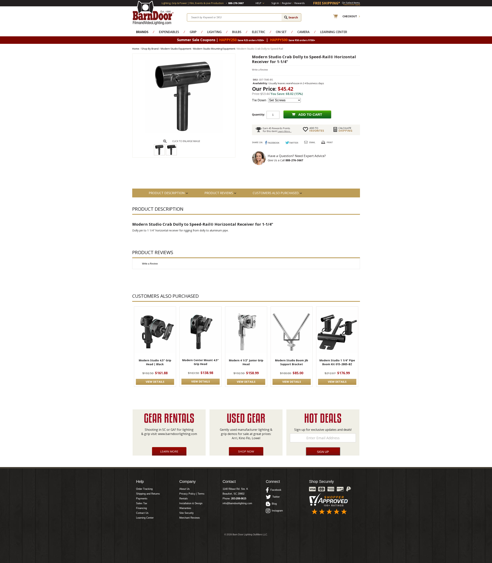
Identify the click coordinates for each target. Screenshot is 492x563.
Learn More (169, 451)
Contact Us (142, 512)
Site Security (186, 512)
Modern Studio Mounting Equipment (214, 48)
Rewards (299, 3)
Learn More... (285, 131)
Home (135, 48)
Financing (141, 508)
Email (312, 142)
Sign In (275, 3)
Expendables (169, 32)
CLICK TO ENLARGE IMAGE (186, 141)
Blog (273, 503)
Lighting (214, 32)
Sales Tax (141, 503)
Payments (141, 498)
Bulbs (236, 32)
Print (330, 142)
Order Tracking (144, 488)
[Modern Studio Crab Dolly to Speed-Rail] (184, 131)
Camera (303, 32)
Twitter (275, 496)
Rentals (183, 498)
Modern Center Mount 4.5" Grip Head (200, 362)
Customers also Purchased (276, 193)
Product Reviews (218, 193)
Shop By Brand (150, 48)
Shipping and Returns (148, 493)
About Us (184, 488)
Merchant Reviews (189, 517)
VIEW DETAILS (155, 381)
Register (287, 3)
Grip (193, 32)
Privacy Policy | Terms (191, 493)
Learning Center (333, 32)
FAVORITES (316, 129)
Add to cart (310, 114)
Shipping (345, 129)
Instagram (276, 510)
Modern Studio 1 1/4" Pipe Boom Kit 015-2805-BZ (337, 362)
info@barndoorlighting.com (237, 503)
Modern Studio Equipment (176, 48)
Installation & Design (190, 503)
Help (258, 3)
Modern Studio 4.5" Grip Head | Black (155, 362)
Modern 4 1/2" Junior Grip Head (246, 362)
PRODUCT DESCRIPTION (167, 193)
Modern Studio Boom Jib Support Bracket (291, 362)
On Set (281, 32)
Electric (258, 32)
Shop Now (246, 451)
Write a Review (260, 69)
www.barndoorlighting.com (177, 434)
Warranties (185, 508)
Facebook (275, 489)
